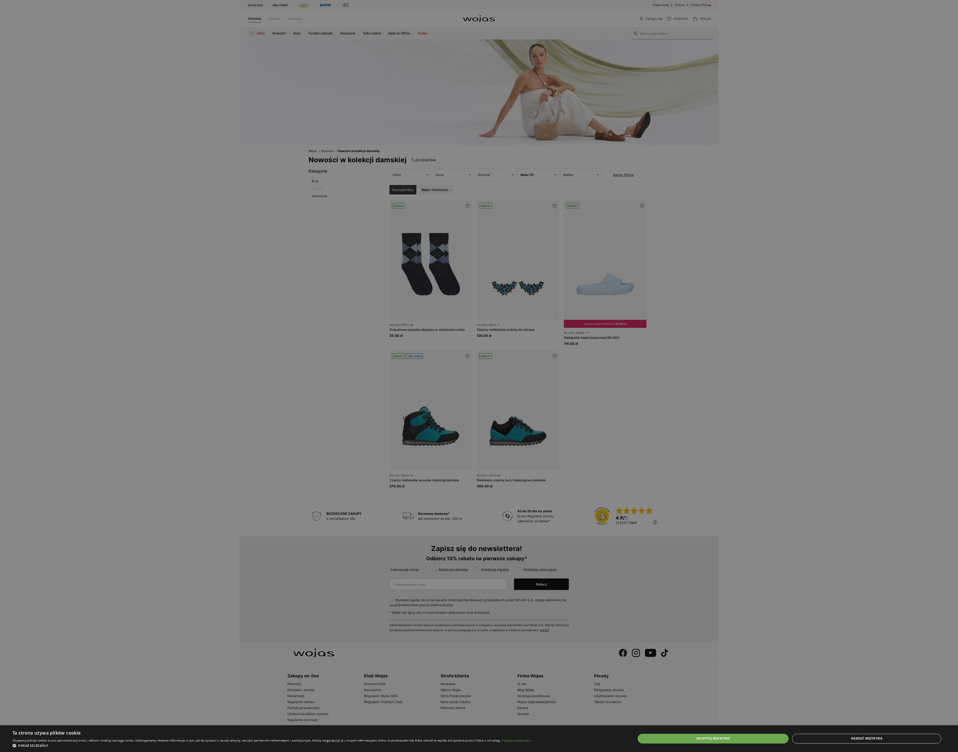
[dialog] (479, 376)
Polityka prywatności (516, 740)
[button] (271, 745)
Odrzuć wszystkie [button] (866, 738)
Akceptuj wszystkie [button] (713, 738)
